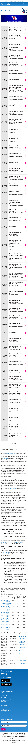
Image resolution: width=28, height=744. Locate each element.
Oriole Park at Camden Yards (8, 608)
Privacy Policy (4, 709)
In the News (3, 701)
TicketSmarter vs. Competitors (7, 699)
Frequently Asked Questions (7, 691)
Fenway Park (8, 616)
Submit (3, 729)
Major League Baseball (11, 453)
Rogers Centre (22, 654)
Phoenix (3, 621)
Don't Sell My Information (6, 710)
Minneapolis (4, 612)
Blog (2, 702)
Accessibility (3, 711)
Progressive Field (5, 494)
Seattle (2, 627)
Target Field (7, 613)
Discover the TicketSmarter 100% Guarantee (14, 1)
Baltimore (3, 606)
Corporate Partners (5, 697)
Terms (2, 707)
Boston (2, 615)
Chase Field (7, 622)
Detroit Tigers (20, 482)
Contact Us (3, 690)
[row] (14, 30)
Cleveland (5, 458)
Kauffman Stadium (8, 619)
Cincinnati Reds (13, 488)
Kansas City (2, 619)
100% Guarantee (4, 692)
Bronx (2, 624)
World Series (6, 552)
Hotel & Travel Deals (5, 700)
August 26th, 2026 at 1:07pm (7, 542)
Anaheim (3, 600)
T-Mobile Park (8, 628)
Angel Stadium (18, 542)
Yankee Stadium (8, 625)
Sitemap (3, 713)
